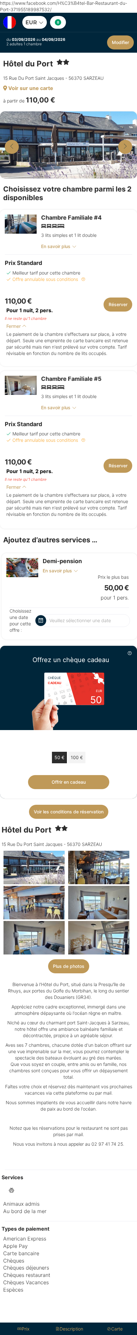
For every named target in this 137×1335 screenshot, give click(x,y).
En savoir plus (55, 246)
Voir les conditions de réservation (69, 811)
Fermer (14, 326)
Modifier (120, 42)
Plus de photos (68, 966)
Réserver (118, 304)
